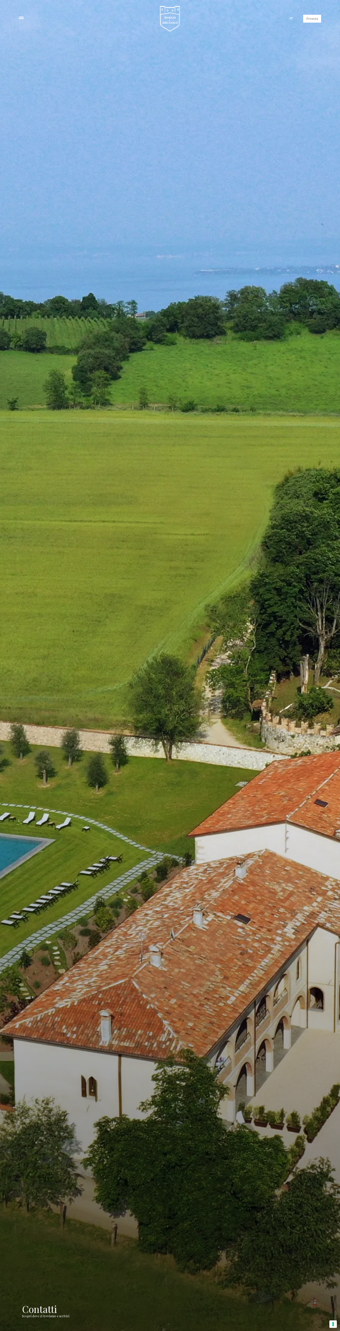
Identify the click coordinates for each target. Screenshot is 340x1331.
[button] (21, 19)
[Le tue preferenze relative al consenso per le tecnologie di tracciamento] (333, 1324)
